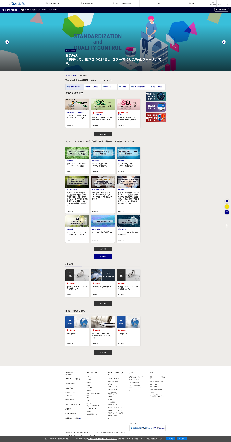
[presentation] (7, 42)
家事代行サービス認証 (72, 418)
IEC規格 (89, 382)
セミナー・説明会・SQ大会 (115, 373)
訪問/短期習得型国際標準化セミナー (113, 393)
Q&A (130, 390)
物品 (88, 400)
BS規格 (88, 385)
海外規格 (89, 390)
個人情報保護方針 (70, 432)
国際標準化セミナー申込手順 (115, 413)
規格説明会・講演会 (113, 381)
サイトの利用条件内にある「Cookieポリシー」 (102, 439)
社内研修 (110, 384)
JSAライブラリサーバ (92, 408)
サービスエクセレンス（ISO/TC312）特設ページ (157, 395)
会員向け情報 (222, 10)
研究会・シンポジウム (113, 387)
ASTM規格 (89, 388)
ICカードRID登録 (70, 413)
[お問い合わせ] (227, 212)
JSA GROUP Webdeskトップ (70, 373)
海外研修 (110, 399)
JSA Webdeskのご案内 (72, 379)
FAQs (109, 418)
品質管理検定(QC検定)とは (136, 377)
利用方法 (89, 403)
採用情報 (68, 409)
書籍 (88, 398)
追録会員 (89, 411)
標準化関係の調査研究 (156, 389)
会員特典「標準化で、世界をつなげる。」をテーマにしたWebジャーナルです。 (113, 59)
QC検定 (131, 372)
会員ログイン (69, 388)
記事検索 (103, 256)
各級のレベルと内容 (134, 380)
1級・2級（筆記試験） (135, 382)
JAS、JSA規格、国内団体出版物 (94, 394)
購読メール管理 (157, 87)
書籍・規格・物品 (92, 372)
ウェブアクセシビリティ (72, 404)
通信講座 (110, 396)
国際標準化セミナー (113, 389)
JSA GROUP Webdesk (71, 75)
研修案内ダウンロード (113, 405)
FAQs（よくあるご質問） (93, 406)
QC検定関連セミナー (113, 402)
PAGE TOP (227, 226)
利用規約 (96, 432)
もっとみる (103, 134)
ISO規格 (89, 380)
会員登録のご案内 (70, 392)
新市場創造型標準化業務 (156, 381)
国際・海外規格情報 (139, 87)
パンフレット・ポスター (135, 388)
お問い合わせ (69, 400)
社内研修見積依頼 (112, 415)
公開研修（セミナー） (113, 379)
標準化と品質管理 (92, 87)
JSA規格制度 (153, 384)
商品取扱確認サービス (92, 414)
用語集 (152, 392)
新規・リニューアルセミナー (115, 407)
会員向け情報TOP (74, 87)
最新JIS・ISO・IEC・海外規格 (157, 377)
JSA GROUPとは (70, 383)
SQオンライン (109, 87)
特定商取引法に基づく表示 (84, 432)
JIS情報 (123, 87)
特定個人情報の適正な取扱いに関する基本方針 (113, 432)
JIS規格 (89, 377)
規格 (151, 372)
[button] (110, 69)
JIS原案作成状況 (154, 387)
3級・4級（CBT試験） (134, 385)
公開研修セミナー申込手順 (115, 410)
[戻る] (227, 201)
